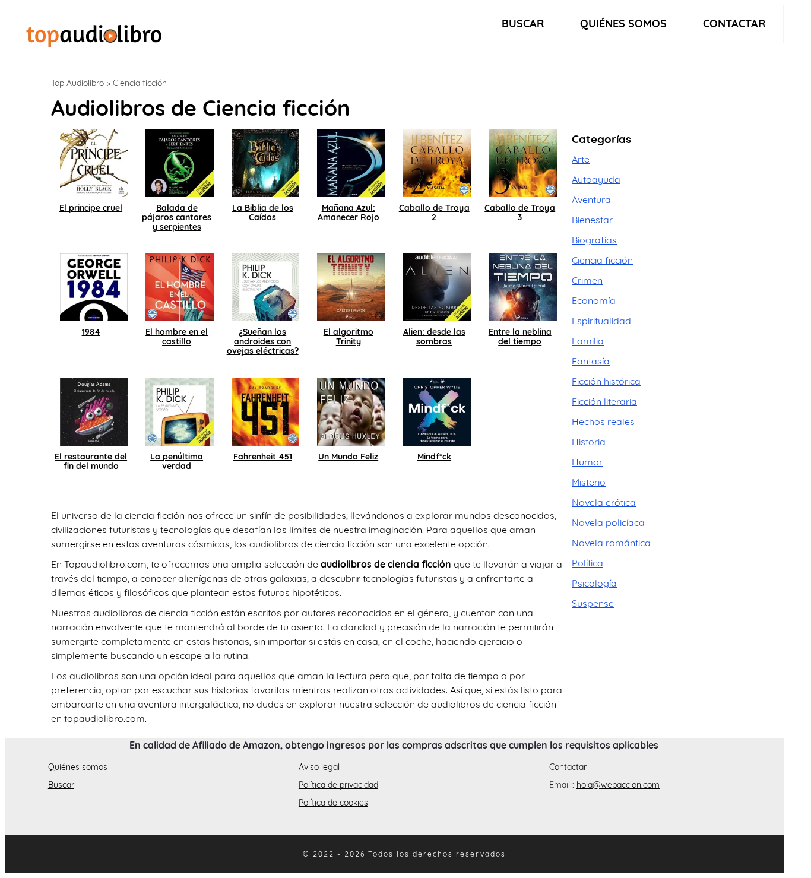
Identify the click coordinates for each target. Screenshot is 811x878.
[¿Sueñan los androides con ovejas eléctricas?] (266, 286)
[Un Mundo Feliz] (351, 410)
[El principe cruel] (94, 161)
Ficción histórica (606, 381)
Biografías (594, 240)
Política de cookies (333, 802)
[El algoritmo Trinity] (351, 286)
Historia (589, 442)
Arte (581, 159)
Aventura (591, 199)
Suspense (593, 603)
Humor (587, 462)
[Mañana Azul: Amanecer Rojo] (351, 161)
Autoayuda (596, 179)
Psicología (594, 583)
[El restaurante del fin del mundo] (94, 410)
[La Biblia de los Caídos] (266, 161)
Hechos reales (603, 421)
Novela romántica (611, 543)
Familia (588, 341)
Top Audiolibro (77, 83)
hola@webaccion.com (618, 784)
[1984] (94, 286)
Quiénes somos (623, 23)
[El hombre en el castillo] (179, 286)
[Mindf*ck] (437, 410)
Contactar (734, 23)
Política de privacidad (338, 784)
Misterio (589, 482)
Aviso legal (319, 767)
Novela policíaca (608, 522)
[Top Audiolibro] (94, 34)
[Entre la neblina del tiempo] (523, 286)
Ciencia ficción (140, 83)
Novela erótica (604, 502)
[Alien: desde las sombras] (437, 286)
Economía (594, 300)
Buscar (523, 23)
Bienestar (592, 220)
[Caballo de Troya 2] (437, 161)
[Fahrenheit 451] (266, 410)
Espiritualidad (601, 321)
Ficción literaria (604, 401)
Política (587, 563)
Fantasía (591, 361)
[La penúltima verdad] (179, 410)
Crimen (587, 280)
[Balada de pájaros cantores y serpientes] (179, 161)
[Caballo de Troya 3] (523, 161)
